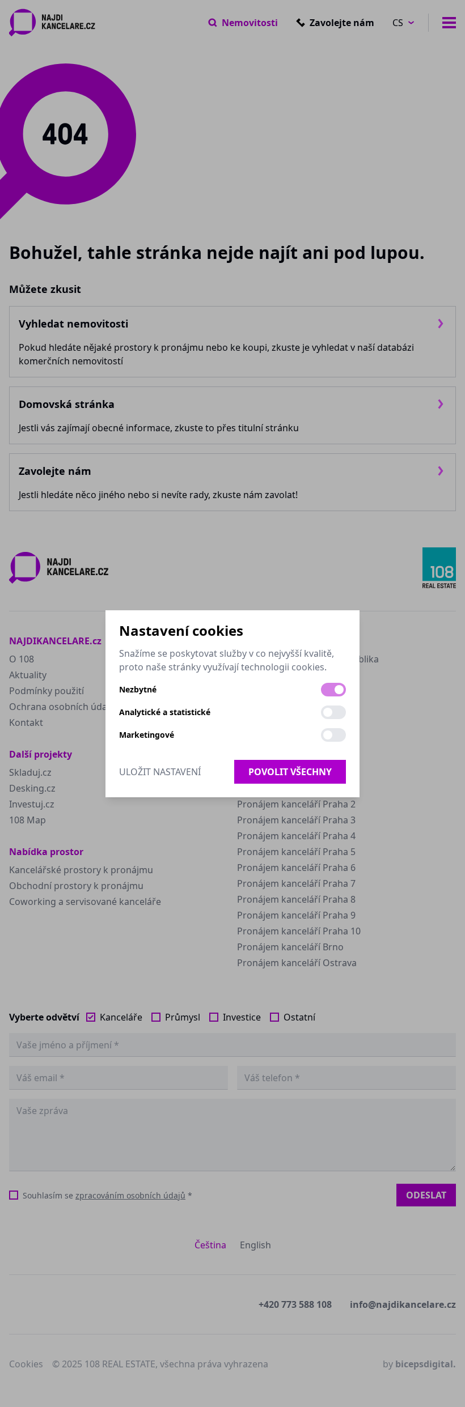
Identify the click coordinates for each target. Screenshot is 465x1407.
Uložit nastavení (160, 772)
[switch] (333, 689)
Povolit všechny (290, 772)
